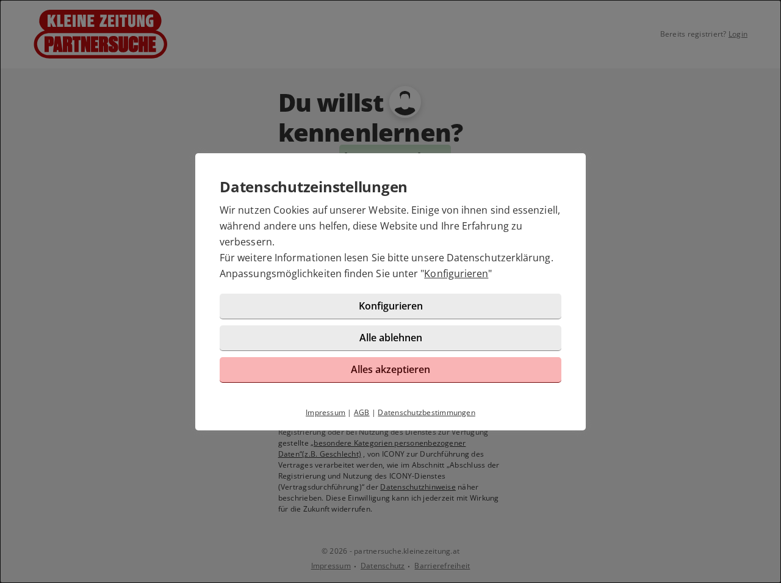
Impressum (325, 412)
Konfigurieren (456, 273)
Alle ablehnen (390, 337)
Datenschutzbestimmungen (426, 412)
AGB (362, 412)
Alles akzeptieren (390, 369)
